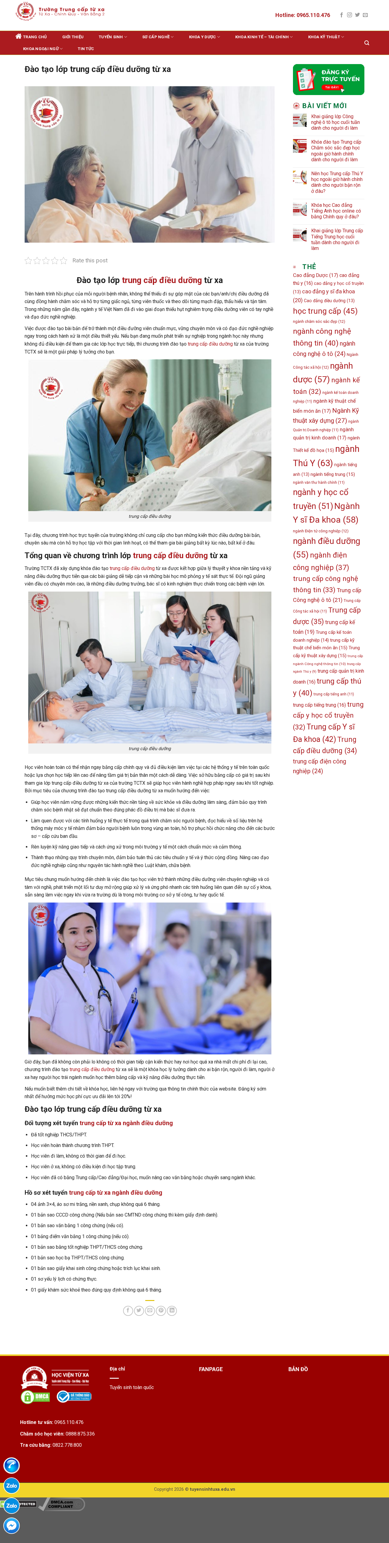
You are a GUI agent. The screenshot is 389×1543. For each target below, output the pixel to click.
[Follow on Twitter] (357, 15)
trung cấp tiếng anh (334, 694)
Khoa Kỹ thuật (324, 37)
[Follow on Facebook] (341, 15)
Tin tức (86, 48)
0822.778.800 (67, 1445)
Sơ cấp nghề (156, 37)
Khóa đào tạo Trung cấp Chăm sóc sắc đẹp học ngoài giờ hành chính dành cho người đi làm (336, 150)
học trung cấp (325, 311)
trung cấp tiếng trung (319, 705)
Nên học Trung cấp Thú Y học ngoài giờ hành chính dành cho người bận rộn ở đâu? (337, 182)
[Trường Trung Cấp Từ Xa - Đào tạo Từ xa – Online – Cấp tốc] (59, 11)
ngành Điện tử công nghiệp (321, 531)
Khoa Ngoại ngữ (41, 48)
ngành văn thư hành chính (319, 482)
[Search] (366, 43)
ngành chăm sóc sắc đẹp (319, 321)
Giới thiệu (73, 37)
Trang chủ (35, 37)
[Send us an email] (365, 15)
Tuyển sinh (111, 37)
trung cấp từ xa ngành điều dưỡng (126, 1123)
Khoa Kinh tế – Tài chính (262, 37)
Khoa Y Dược (202, 37)
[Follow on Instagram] (349, 15)
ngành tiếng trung (333, 474)
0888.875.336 (80, 1434)
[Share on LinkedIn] (172, 1311)
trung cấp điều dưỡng (162, 280)
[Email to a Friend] (150, 1311)
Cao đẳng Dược (315, 275)
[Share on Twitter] (139, 1311)
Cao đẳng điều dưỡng (329, 300)
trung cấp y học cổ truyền (328, 716)
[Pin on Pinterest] (161, 1311)
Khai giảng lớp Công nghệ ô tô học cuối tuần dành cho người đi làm (335, 122)
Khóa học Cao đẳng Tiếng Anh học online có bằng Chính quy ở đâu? (336, 211)
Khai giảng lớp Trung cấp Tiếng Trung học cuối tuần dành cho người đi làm (337, 239)
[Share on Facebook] (128, 1311)
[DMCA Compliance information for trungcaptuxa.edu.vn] (61, 1504)
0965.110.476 (69, 1422)
